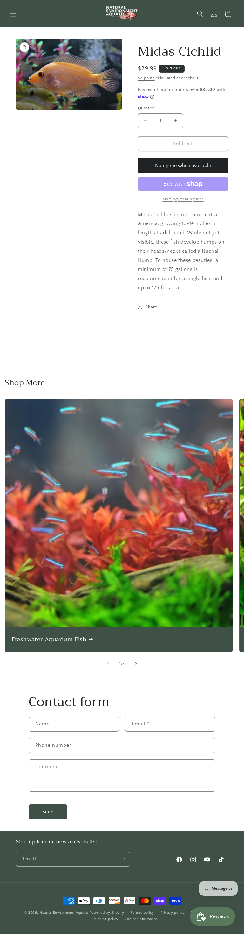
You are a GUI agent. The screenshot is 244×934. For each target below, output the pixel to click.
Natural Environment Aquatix (63, 913)
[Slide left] (108, 664)
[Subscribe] (123, 859)
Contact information (141, 919)
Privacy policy (172, 913)
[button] (13, 14)
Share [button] (151, 307)
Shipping (146, 78)
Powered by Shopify (107, 913)
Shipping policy (105, 919)
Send (48, 812)
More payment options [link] (183, 199)
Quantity (146, 108)
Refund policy (142, 913)
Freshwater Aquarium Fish (48, 639)
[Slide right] (136, 664)
